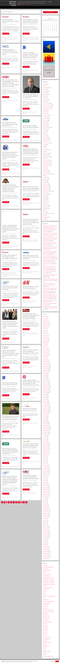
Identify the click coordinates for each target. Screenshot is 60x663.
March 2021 (45, 318)
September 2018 (46, 354)
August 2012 (45, 475)
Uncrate (44, 652)
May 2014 (44, 439)
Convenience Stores (46, 108)
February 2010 (45, 527)
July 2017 (44, 373)
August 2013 (45, 454)
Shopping (45, 198)
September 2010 (46, 515)
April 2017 (44, 378)
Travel (44, 215)
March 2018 (45, 359)
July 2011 (44, 497)
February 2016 (45, 402)
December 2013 (46, 447)
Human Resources (46, 142)
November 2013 (46, 449)
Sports (6, 276)
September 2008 (46, 556)
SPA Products (45, 201)
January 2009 (45, 549)
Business (5, 37)
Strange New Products (47, 642)
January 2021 (45, 319)
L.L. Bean (44, 594)
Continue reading (6, 33)
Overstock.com (46, 608)
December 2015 (46, 406)
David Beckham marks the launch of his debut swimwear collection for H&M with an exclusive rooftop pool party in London (10, 324)
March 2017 (45, 380)
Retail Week (45, 623)
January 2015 (45, 425)
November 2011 (46, 490)
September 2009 (46, 535)
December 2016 (46, 385)
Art (43, 85)
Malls (28, 140)
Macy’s (44, 597)
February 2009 (45, 547)
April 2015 (44, 420)
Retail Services (15, 38)
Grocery (11, 140)
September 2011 (46, 494)
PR (43, 175)
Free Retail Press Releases (48, 587)
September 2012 (46, 473)
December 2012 (46, 468)
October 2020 (45, 323)
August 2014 (45, 433)
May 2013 (44, 459)
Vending (44, 218)
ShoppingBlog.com (46, 639)
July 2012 (44, 477)
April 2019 (45, 345)
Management (9, 67)
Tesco (44, 649)
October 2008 (45, 554)
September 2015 (46, 411)
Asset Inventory (46, 87)
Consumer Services (46, 106)
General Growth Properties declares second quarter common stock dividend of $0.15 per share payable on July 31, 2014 (10, 353)
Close (50, 1)
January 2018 (45, 363)
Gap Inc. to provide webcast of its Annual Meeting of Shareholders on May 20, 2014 (31, 351)
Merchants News (46, 599)
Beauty (44, 96)
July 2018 (44, 357)
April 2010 (45, 523)
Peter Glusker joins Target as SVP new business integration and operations (30, 96)
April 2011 (44, 503)
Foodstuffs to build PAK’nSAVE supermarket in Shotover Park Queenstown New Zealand (31, 445)
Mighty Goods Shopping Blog (48, 601)
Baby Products (26, 70)
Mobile (44, 158)
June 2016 (45, 395)
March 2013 (45, 463)
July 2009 (45, 539)
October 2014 (45, 430)
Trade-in (44, 211)
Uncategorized (46, 217)
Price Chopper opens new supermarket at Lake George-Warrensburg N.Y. (10, 124)
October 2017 (45, 368)
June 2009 (45, 541)
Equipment (45, 122)
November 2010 (46, 511)
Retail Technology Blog (47, 621)
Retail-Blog (45, 625)
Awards (5, 246)
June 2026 (45, 316)
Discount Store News (47, 574)
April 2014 (44, 440)
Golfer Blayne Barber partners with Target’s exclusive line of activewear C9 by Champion (10, 417)
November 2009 (46, 532)
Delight (44, 572)
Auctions (44, 89)
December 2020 (46, 321)
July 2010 (44, 518)
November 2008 (46, 553)
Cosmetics (45, 109)
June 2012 (45, 478)
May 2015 (44, 418)
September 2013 (46, 452)
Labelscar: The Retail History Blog (49, 596)
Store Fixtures (45, 205)
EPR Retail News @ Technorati (48, 582)
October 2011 (45, 492)
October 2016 (45, 389)
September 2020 (46, 325)
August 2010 (45, 516)
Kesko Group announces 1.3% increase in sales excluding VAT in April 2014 (31, 257)
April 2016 (45, 399)
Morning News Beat (46, 603)
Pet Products (45, 170)
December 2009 (46, 530)
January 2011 (45, 508)
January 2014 (45, 446)
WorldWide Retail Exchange (48, 656)
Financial (32, 168)
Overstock (45, 168)
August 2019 (45, 342)
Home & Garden (46, 139)
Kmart (44, 592)
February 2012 (45, 485)
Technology (4, 40)
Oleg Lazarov (45, 606)
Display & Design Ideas (47, 575)
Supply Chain (45, 206)
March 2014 (45, 442)
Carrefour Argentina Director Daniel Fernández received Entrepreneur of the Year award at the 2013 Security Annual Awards (10, 228)
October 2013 (45, 451)
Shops (44, 199)
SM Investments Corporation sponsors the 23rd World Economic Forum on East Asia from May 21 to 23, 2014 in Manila (10, 155)
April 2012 (44, 482)
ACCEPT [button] (57, 661)
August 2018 (45, 356)
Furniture (44, 130)
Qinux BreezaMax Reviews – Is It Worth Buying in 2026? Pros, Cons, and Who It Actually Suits (50, 235)
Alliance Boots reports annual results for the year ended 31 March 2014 (10, 287)
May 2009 (45, 542)
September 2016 (46, 390)
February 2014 (45, 444)
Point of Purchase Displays (48, 173)
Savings (44, 196)
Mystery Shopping (46, 161)
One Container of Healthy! (48, 263)
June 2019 (45, 344)
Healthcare (14, 205)
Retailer (14, 39)
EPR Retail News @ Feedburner (48, 579)
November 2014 (46, 428)
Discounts (45, 113)
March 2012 (45, 484)
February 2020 (45, 335)
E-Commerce (9, 37)
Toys (26, 71)
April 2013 (44, 461)
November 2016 (46, 387)
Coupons (44, 111)
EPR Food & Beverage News (48, 577)
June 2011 (45, 499)
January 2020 (45, 337)
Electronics (33, 37)
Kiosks (44, 146)
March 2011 (45, 504)
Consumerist (45, 568)
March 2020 (45, 333)
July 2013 (44, 456)
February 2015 (45, 423)
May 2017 (44, 376)
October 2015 (45, 409)
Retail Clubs (45, 182)
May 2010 (44, 522)
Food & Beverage (46, 127)
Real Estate (45, 177)
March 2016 (45, 401)
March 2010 (45, 525)
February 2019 (45, 347)
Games (44, 132)
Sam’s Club (45, 635)
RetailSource (45, 630)
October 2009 (45, 534)
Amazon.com (45, 565)
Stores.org (45, 640)
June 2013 (45, 458)
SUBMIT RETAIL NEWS (50, 12)
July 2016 (44, 394)
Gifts (44, 134)
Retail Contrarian (46, 614)
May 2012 (44, 480)
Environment (45, 120)
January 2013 (45, 466)
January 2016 (45, 404)
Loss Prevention (46, 149)
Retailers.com (45, 628)
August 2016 (45, 392)
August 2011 (45, 496)
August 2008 (45, 558)
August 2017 (45, 371)
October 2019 (45, 340)
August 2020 (45, 326)
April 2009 (45, 544)
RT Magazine (45, 633)
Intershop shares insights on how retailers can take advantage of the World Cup (9, 256)
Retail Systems (45, 620)
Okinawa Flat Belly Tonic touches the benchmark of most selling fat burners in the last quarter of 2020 (50, 257)
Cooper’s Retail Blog (46, 570)
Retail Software (4, 39)
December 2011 (46, 489)
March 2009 (45, 546)
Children (30, 70)
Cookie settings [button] (52, 661)
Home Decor (45, 141)
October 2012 (45, 471)
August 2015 (45, 413)
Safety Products (46, 194)
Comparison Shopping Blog (48, 567)
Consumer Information (47, 104)
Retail (12, 38)
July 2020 (44, 328)
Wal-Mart (44, 654)
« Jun (44, 34)
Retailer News (45, 626)
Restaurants (45, 179)
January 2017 (45, 383)
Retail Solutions (10, 39)
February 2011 (45, 506)
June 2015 (45, 416)
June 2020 (45, 330)
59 (23, 502)
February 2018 (45, 361)
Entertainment (7, 100)
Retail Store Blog (46, 618)
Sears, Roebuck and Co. (47, 637)
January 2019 (45, 349)
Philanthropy (34, 70)
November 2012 (46, 470)
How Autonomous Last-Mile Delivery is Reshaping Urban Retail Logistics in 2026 (50, 248)
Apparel (25, 301)
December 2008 (46, 551)
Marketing (13, 37)
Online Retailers (25, 38)
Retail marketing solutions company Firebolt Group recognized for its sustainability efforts (49, 268)
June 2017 (45, 375)
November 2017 (46, 366)
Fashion (31, 301)
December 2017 (46, 364)
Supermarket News (46, 645)
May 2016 (44, 397)
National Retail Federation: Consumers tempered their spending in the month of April (31, 477)
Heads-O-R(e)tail (46, 589)
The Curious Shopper (47, 651)
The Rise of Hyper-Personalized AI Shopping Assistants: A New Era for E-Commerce (50, 244)
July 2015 (44, 414)
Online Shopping (8, 38)
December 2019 (46, 338)
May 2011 (44, 501)
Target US (45, 647)
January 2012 (45, 487)
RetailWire (45, 632)
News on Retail (46, 604)
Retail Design (45, 184)
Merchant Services (46, 156)
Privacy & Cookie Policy (26, 4)
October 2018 (45, 352)
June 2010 (45, 520)
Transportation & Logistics (47, 213)
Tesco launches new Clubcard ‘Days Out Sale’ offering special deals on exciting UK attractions (31, 188)
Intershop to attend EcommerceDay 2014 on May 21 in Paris (10, 21)
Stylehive (44, 644)
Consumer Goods (30, 112)
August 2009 (45, 537)
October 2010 (45, 513)
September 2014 (46, 432)
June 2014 (45, 437)
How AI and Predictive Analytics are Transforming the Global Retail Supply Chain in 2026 (50, 253)
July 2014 (44, 435)
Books (44, 97)
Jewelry (44, 144)
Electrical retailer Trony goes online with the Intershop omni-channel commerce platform (31, 21)
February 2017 (45, 382)
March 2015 (45, 421)
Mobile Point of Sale (46, 160)
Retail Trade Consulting (47, 191)
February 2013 (45, 465)
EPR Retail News (13, 24)
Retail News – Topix (46, 616)
